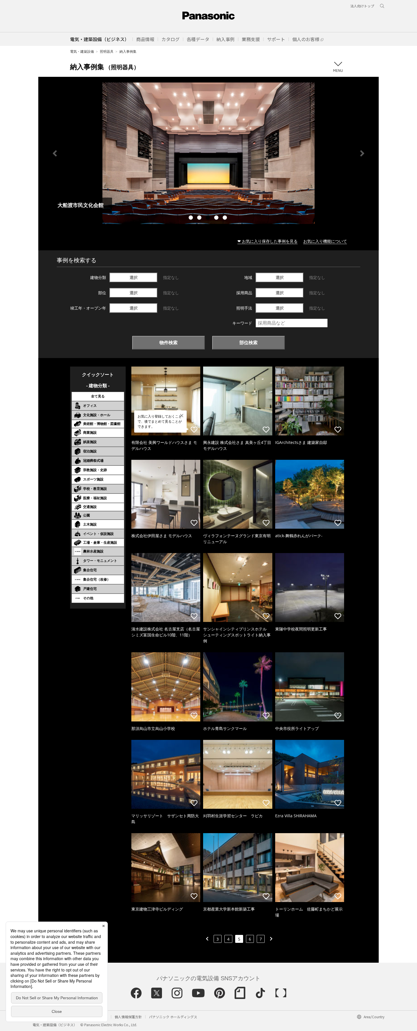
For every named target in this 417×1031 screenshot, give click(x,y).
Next (362, 153)
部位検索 (248, 342)
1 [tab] (191, 218)
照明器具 (106, 51)
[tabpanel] (208, 153)
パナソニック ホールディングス (173, 1016)
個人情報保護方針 (128, 1016)
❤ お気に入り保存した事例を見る (267, 241)
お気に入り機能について (325, 241)
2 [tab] (200, 218)
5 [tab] (225, 218)
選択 (134, 277)
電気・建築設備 (82, 51)
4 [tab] (217, 218)
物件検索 (168, 342)
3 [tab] (208, 218)
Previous (54, 153)
